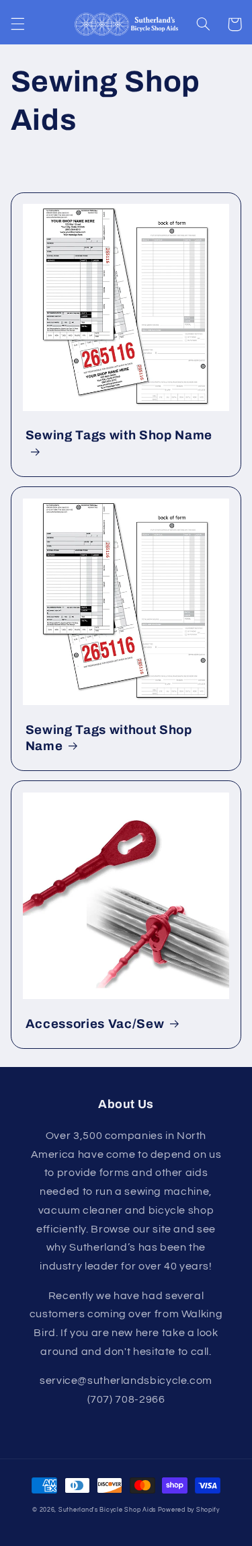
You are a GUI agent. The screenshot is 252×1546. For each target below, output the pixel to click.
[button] (17, 24)
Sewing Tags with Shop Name (119, 435)
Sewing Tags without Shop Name (109, 738)
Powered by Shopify (189, 1510)
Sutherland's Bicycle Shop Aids (107, 1510)
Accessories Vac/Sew (95, 1024)
